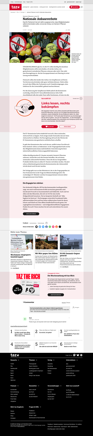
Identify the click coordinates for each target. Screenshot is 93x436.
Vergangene (51, 396)
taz (15, 355)
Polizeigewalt (32, 364)
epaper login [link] (78, 2)
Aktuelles (50, 364)
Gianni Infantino (33, 366)
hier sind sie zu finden (39, 311)
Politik (12, 364)
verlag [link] (12, 2)
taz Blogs (68, 390)
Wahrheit (13, 380)
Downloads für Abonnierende (37, 417)
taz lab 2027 (51, 399)
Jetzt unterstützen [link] (31, 213)
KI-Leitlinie (79, 424)
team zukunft (32, 389)
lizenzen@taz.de (21, 426)
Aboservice (32, 413)
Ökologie (22, 12)
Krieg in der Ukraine (34, 375)
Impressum (64, 426)
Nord (12, 378)
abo (67, 364)
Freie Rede (13, 399)
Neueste (64, 302)
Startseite (13, 12)
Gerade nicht (76, 98)
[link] (26, 7)
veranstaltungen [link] (18, 2)
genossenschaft (70, 366)
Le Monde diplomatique (72, 394)
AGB (69, 426)
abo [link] (65, 2)
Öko (18, 12)
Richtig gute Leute (34, 368)
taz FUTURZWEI (70, 392)
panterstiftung (70, 373)
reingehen (13, 401)
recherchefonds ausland (72, 371)
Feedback (31, 410)
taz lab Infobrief (33, 396)
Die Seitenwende (52, 368)
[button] (82, 7)
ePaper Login (32, 415)
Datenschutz (57, 426)
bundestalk (14, 389)
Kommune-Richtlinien (70, 424)
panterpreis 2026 (70, 375)
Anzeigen (13, 418)
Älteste (68, 302)
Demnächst (51, 389)
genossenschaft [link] (71, 2)
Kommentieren (33, 223)
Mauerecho (14, 396)
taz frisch (31, 392)
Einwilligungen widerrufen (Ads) (56, 429)
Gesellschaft (14, 368)
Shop (12, 416)
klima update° (14, 394)
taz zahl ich (69, 368)
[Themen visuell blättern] (67, 7)
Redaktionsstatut (58, 424)
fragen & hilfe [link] (29, 2)
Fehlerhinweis (41, 223)
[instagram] (81, 355)
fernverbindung (15, 392)
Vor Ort (50, 392)
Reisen (12, 411)
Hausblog (50, 366)
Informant (50, 426)
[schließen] (81, 98)
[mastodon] (74, 355)
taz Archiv (68, 397)
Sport (12, 373)
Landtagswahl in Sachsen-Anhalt (36, 372)
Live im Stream (52, 394)
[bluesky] (78, 355)
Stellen (49, 371)
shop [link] (24, 2)
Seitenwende (74, 426)
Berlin (12, 375)
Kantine (13, 413)
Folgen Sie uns (69, 355)
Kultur (12, 371)
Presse (49, 373)
